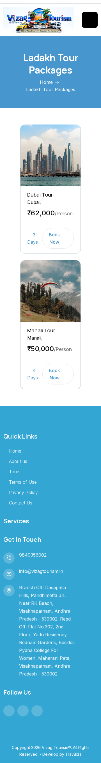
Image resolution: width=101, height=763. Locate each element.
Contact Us (20, 503)
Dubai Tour (40, 194)
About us (18, 461)
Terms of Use (23, 482)
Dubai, (34, 202)
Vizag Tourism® (56, 747)
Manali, (35, 338)
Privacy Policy (23, 492)
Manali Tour (41, 330)
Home (46, 82)
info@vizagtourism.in (41, 571)
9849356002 (33, 555)
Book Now (54, 238)
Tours (14, 471)
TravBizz (73, 754)
